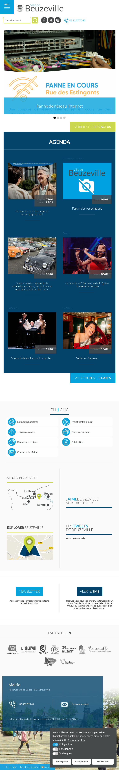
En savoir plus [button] (76, 740)
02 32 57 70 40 (77, 20)
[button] (54, 118)
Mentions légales (29, 767)
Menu (7, 4)
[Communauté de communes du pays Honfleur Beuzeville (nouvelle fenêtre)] (55, 649)
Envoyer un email (79, 704)
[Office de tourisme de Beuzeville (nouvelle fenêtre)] (100, 649)
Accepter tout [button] (81, 761)
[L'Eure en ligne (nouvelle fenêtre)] (28, 649)
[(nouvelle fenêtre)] (13, 649)
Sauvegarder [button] (62, 761)
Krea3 (46, 767)
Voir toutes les (92, 127)
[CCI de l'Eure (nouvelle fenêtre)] (43, 649)
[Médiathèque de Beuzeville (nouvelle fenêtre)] (67, 661)
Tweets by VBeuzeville (75, 538)
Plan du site (11, 767)
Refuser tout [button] (102, 761)
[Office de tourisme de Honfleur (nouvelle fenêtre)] (50, 661)
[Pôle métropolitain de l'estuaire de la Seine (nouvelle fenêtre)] (69, 649)
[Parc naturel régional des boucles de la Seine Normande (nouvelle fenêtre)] (82, 649)
